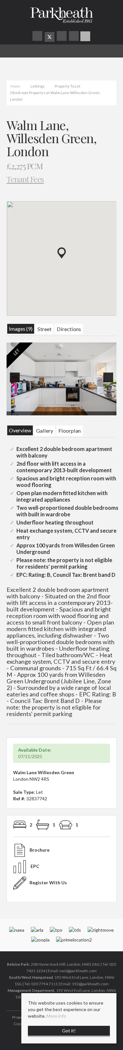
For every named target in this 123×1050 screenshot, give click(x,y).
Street (44, 329)
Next (109, 381)
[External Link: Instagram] (62, 37)
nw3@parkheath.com (78, 970)
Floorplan (69, 430)
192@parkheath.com (90, 983)
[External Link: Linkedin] (74, 37)
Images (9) (20, 328)
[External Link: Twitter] (49, 37)
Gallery (44, 430)
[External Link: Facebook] (38, 37)
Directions (69, 329)
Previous (16, 381)
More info (56, 1016)
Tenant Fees (25, 179)
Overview (20, 430)
